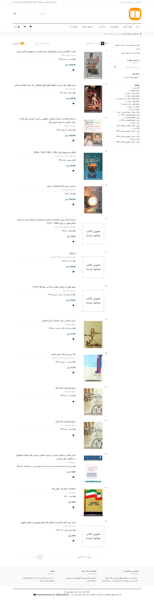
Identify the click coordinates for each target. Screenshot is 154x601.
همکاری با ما (73, 26)
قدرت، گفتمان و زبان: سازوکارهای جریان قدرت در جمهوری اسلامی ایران (46, 51)
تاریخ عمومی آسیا (130, 77)
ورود (15, 27)
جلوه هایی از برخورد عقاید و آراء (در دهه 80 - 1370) (54, 287)
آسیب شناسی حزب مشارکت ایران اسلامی (59, 320)
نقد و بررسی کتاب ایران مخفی (63, 354)
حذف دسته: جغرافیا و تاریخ (130, 53)
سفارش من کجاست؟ (43, 2)
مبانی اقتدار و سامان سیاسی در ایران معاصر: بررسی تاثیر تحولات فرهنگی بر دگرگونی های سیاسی (46, 456)
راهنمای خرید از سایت (47, 580)
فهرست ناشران (127, 26)
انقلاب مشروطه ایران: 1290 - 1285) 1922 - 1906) (55, 152)
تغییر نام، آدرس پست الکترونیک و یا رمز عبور (81, 578)
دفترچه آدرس (91, 580)
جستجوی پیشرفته (87, 26)
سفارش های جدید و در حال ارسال (116, 578)
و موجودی (16, 43)
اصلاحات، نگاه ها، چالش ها (64, 489)
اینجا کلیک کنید (28, 578)
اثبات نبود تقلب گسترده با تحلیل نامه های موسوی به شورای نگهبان (48, 522)
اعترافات (72, 253)
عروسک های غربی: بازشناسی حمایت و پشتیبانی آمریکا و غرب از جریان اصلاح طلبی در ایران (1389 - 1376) (46, 221)
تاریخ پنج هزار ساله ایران (65, 388)
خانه (137, 26)
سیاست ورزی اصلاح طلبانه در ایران (61, 186)
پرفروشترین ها (114, 26)
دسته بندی (102, 26)
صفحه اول (86, 592)
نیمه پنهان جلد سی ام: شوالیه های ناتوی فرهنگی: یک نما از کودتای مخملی (45, 85)
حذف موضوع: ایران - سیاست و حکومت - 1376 (126, 47)
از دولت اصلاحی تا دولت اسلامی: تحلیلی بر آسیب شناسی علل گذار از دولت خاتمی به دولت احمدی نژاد (47, 120)
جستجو (136, 34)
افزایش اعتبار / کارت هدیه (28, 2)
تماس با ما (15, 2)
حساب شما (54, 2)
